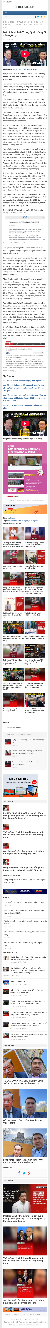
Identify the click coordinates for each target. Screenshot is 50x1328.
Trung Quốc (34, 521)
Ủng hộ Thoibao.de (17, 981)
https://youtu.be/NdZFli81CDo (25, 69)
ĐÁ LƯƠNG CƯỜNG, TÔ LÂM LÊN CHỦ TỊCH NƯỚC (23, 1121)
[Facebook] (35, 17)
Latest (7, 734)
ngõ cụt (27, 521)
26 (29, 22)
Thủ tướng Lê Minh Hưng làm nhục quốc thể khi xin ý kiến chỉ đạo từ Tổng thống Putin (23, 834)
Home (6, 22)
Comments (22, 734)
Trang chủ (8, 1314)
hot (9, 521)
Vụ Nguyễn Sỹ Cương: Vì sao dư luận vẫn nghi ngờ (24, 902)
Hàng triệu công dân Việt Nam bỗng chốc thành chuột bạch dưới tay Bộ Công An (23, 868)
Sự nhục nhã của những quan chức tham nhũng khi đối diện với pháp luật (23, 852)
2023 (12, 22)
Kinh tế (34, 22)
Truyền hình (9, 1045)
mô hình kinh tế (17, 521)
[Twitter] (37, 17)
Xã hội (32, 1314)
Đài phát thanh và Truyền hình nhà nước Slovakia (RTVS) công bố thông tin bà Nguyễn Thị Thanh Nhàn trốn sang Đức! (27, 970)
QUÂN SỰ (40, 1314)
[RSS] (44, 17)
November (21, 22)
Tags (29, 734)
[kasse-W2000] (25, 502)
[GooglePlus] (41, 17)
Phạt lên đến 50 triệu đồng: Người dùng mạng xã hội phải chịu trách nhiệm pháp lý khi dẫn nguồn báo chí (24, 815)
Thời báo (20, 1319)
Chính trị (16, 1314)
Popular (14, 734)
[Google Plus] (31, 1174)
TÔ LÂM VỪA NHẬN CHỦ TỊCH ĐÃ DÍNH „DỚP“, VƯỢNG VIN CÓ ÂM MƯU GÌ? (23, 1082)
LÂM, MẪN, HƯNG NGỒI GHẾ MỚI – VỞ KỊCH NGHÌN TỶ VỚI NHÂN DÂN (22, 1161)
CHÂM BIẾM (8, 801)
